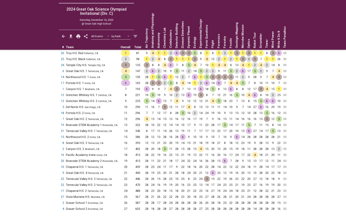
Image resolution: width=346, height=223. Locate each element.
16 (62, 155)
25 (62, 59)
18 (62, 113)
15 (62, 137)
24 (62, 65)
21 (62, 131)
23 (62, 179)
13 (62, 101)
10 (62, 167)
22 (62, 185)
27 (62, 197)
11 (62, 191)
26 (62, 53)
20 (62, 161)
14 (62, 77)
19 (62, 125)
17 (62, 83)
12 (62, 95)
